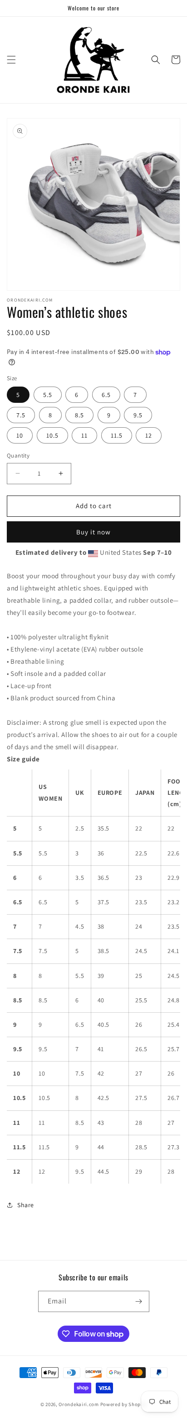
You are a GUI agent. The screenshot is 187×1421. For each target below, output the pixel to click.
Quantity (18, 455)
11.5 (117, 435)
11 (84, 435)
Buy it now (93, 532)
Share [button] (25, 1205)
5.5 (47, 395)
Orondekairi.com (79, 1404)
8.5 (79, 415)
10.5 (52, 435)
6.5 (106, 395)
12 (148, 435)
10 (19, 435)
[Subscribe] (139, 1301)
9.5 (138, 415)
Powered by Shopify (123, 1404)
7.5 (20, 415)
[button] (11, 60)
